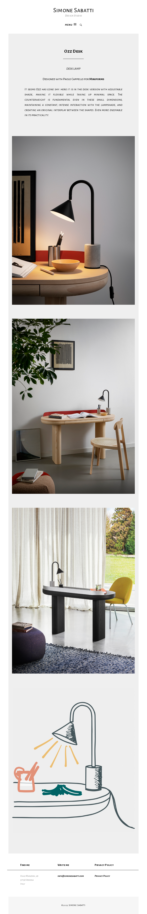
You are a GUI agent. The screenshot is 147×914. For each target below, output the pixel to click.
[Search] (81, 25)
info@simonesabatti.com (71, 876)
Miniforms (96, 79)
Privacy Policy (102, 876)
